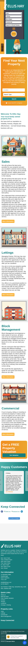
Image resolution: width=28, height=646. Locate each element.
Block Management (6, 616)
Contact (3, 600)
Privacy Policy (4, 634)
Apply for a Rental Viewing (13, 25)
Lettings (8, 16)
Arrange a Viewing (6, 605)
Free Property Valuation (7, 598)
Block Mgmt (9, 19)
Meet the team (5, 596)
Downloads (3, 639)
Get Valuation (14, 455)
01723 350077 (5, 584)
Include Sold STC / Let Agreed (15, 103)
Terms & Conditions (5, 638)
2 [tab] (12, 498)
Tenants (3, 601)
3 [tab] (14, 498)
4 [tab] (16, 498)
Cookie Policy (4, 636)
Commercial (9, 22)
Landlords (3, 603)
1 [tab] (10, 498)
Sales (7, 13)
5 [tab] (18, 498)
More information (8, 221)
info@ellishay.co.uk (6, 582)
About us (3, 595)
